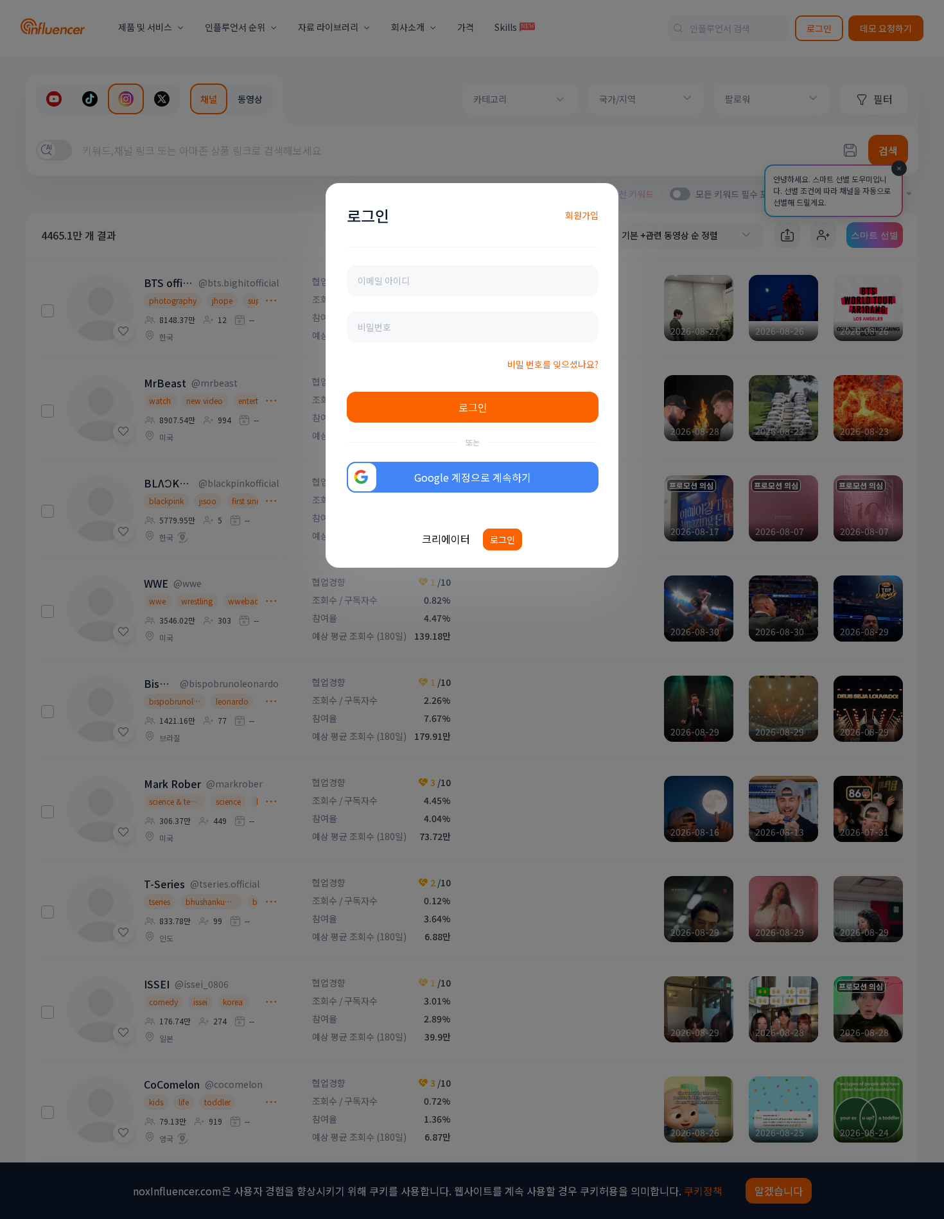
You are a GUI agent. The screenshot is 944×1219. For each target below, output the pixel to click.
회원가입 (582, 215)
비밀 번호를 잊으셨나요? (553, 364)
